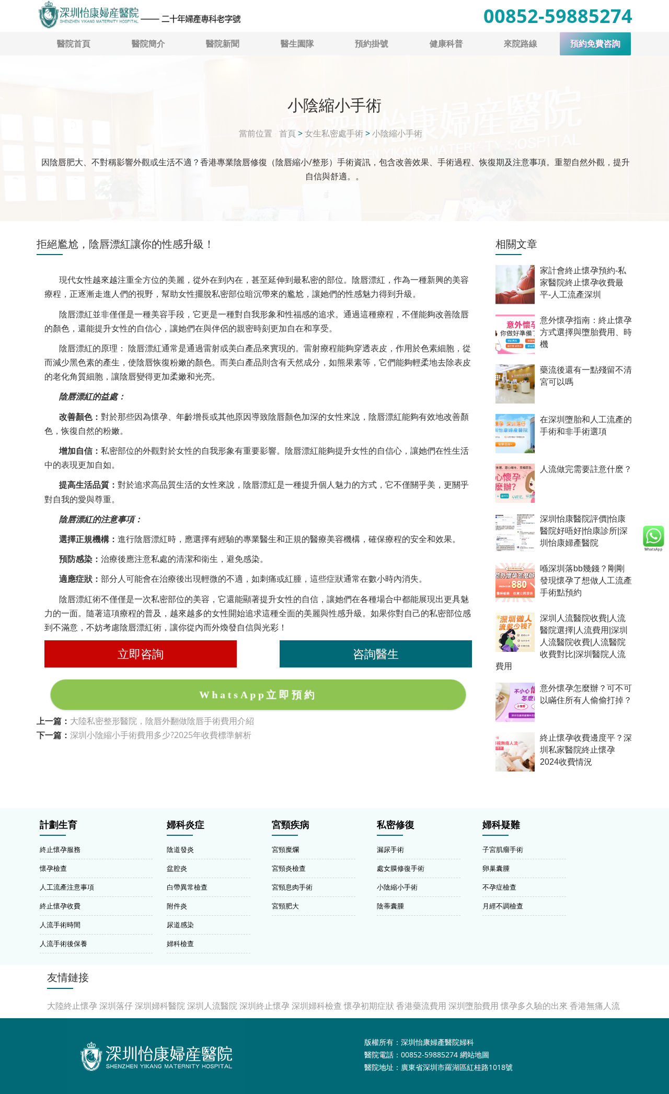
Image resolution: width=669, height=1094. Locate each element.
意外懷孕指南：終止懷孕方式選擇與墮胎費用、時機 (586, 332)
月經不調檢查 (502, 906)
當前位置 (255, 133)
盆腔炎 (177, 868)
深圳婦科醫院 (160, 1005)
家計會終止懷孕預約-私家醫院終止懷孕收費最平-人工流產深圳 (583, 282)
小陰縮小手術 (397, 133)
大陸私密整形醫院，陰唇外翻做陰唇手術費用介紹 (162, 721)
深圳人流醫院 (212, 1005)
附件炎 (177, 906)
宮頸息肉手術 (292, 887)
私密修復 (395, 825)
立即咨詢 (141, 654)
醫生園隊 (297, 43)
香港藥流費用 (421, 1005)
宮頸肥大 (285, 906)
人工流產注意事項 (67, 887)
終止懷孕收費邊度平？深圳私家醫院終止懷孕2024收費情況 (586, 749)
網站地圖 (474, 1055)
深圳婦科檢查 (317, 1005)
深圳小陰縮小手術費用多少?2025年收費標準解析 (160, 735)
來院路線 (520, 43)
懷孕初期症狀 (369, 1005)
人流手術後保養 (63, 943)
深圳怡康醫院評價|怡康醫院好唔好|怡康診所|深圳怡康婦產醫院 (584, 530)
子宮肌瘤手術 (502, 849)
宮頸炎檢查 (289, 868)
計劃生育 (58, 825)
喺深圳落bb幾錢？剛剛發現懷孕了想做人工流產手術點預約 (586, 580)
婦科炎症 (185, 825)
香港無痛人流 (595, 1005)
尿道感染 (180, 924)
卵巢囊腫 (496, 868)
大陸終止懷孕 (72, 1005)
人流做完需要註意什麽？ (586, 469)
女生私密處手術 (334, 133)
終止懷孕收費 (60, 906)
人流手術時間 (60, 924)
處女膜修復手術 (400, 868)
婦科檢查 (180, 943)
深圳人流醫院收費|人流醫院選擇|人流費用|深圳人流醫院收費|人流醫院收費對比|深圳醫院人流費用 (561, 642)
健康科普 (446, 43)
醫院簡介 (148, 43)
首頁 (287, 133)
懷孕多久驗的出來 (534, 1005)
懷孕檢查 (53, 868)
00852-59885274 (557, 16)
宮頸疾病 (290, 825)
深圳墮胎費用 (473, 1005)
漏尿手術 (390, 849)
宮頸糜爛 (285, 849)
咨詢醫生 (376, 654)
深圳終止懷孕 (264, 1005)
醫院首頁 (73, 43)
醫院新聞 (222, 43)
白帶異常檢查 (187, 887)
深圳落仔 (116, 1005)
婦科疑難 (501, 825)
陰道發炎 (180, 849)
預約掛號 (371, 43)
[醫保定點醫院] (139, 14)
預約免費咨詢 (595, 43)
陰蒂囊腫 (390, 906)
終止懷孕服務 (60, 849)
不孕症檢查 (499, 887)
